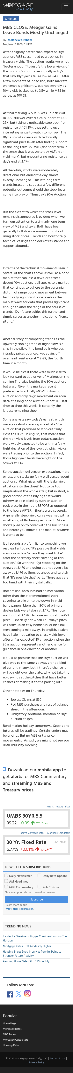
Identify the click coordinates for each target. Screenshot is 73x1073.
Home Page (9, 1023)
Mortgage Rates (12, 1029)
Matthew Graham (20, 39)
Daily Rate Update (55, 875)
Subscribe (36, 899)
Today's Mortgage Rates (31, 833)
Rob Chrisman (52, 887)
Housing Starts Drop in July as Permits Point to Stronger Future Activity (32, 953)
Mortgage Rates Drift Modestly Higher (27, 946)
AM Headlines (18, 881)
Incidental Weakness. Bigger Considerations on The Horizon (35, 938)
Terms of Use (57, 1058)
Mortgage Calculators (58, 833)
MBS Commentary (21, 887)
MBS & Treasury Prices (58, 806)
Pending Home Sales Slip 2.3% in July (26, 961)
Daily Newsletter (20, 875)
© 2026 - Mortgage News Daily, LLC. (26, 1058)
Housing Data (11, 1045)
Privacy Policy (36, 1062)
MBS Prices (9, 1034)
